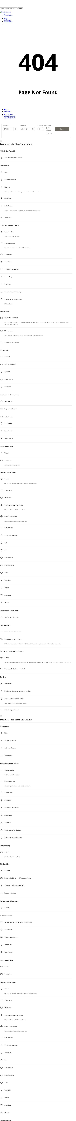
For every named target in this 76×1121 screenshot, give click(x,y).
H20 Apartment (8, 114)
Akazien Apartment (9, 116)
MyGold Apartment (9, 118)
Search (20, 8)
